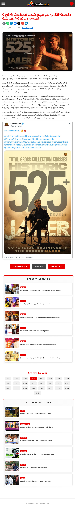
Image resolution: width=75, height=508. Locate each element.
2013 (50, 383)
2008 (25, 388)
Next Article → (56, 266)
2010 (8, 388)
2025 (16, 378)
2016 (25, 383)
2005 (50, 388)
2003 (67, 388)
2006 (41, 388)
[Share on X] (18, 23)
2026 (8, 378)
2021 (50, 378)
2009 (16, 388)
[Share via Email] (22, 23)
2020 (58, 378)
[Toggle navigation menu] (3, 3)
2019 (67, 378)
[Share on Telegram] (11, 23)
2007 (33, 388)
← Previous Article (20, 266)
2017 (16, 383)
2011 (67, 383)
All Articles (39, 266)
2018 (8, 383)
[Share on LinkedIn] (26, 23)
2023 (33, 378)
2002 (37, 393)
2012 (58, 383)
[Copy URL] (4, 23)
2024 (25, 378)
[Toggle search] (72, 4)
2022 (41, 378)
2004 (58, 388)
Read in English (27, 28)
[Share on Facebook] (15, 23)
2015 (33, 383)
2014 (41, 383)
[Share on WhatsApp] (7, 23)
